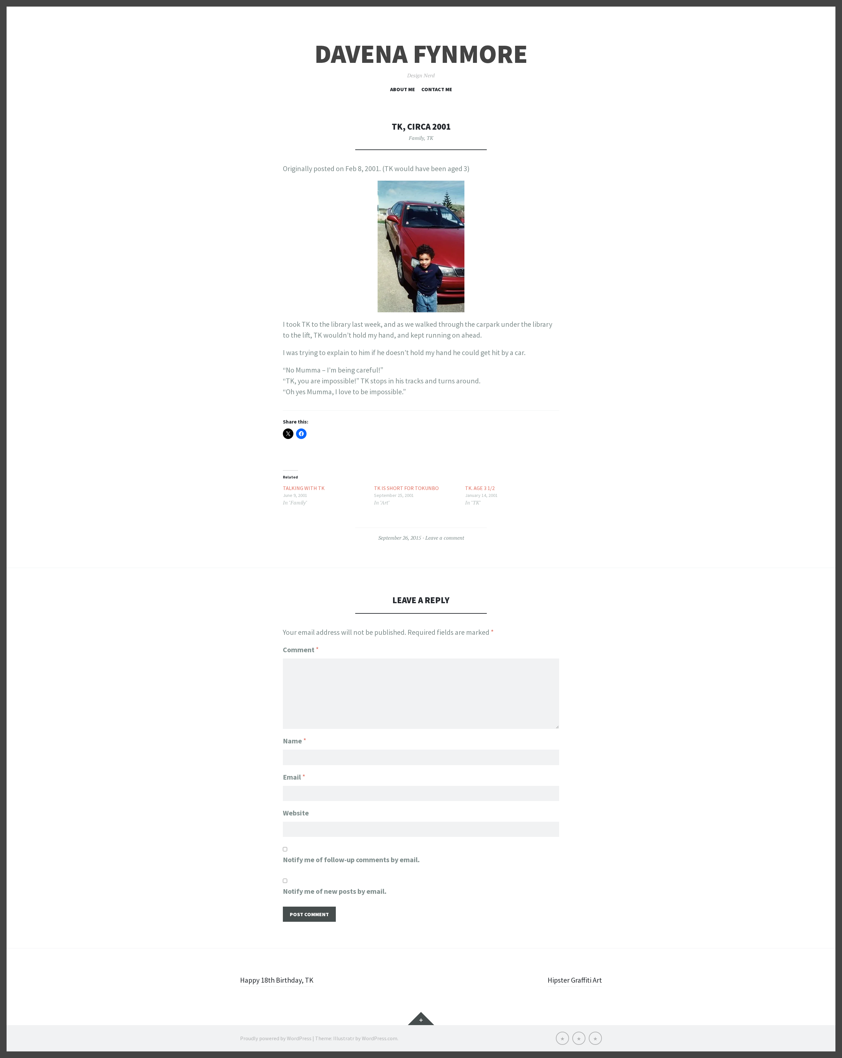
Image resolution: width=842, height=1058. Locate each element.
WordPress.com (379, 1038)
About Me (402, 89)
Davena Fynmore (421, 53)
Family (416, 138)
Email (294, 777)
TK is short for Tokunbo (406, 488)
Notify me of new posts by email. (334, 891)
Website (296, 812)
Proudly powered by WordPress (275, 1038)
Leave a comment (444, 537)
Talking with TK (304, 488)
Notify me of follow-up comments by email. (351, 859)
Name (294, 740)
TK (430, 138)
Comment (301, 649)
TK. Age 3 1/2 (480, 488)
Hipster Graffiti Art (575, 980)
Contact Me (436, 89)
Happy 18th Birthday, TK (276, 980)
